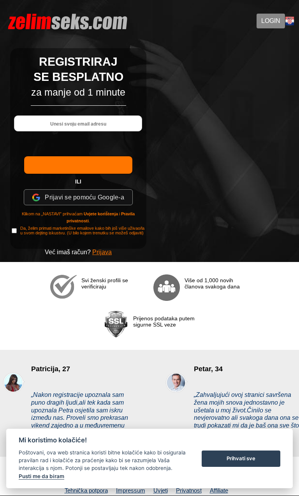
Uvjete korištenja (101, 213)
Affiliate (219, 490)
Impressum (130, 490)
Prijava (102, 252)
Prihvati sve (241, 458)
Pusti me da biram (41, 476)
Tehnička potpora (86, 490)
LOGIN (270, 20)
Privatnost (189, 490)
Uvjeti (160, 490)
